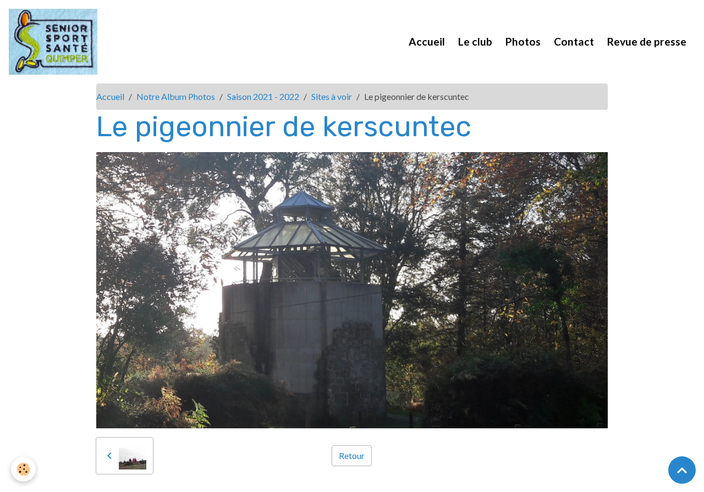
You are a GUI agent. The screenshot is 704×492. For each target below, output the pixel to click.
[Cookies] (23, 469)
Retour (352, 455)
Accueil (427, 41)
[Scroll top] (682, 470)
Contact (574, 41)
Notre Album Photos (175, 96)
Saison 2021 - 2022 (263, 96)
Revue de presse (646, 41)
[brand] (55, 42)
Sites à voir (331, 96)
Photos (523, 41)
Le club (475, 41)
